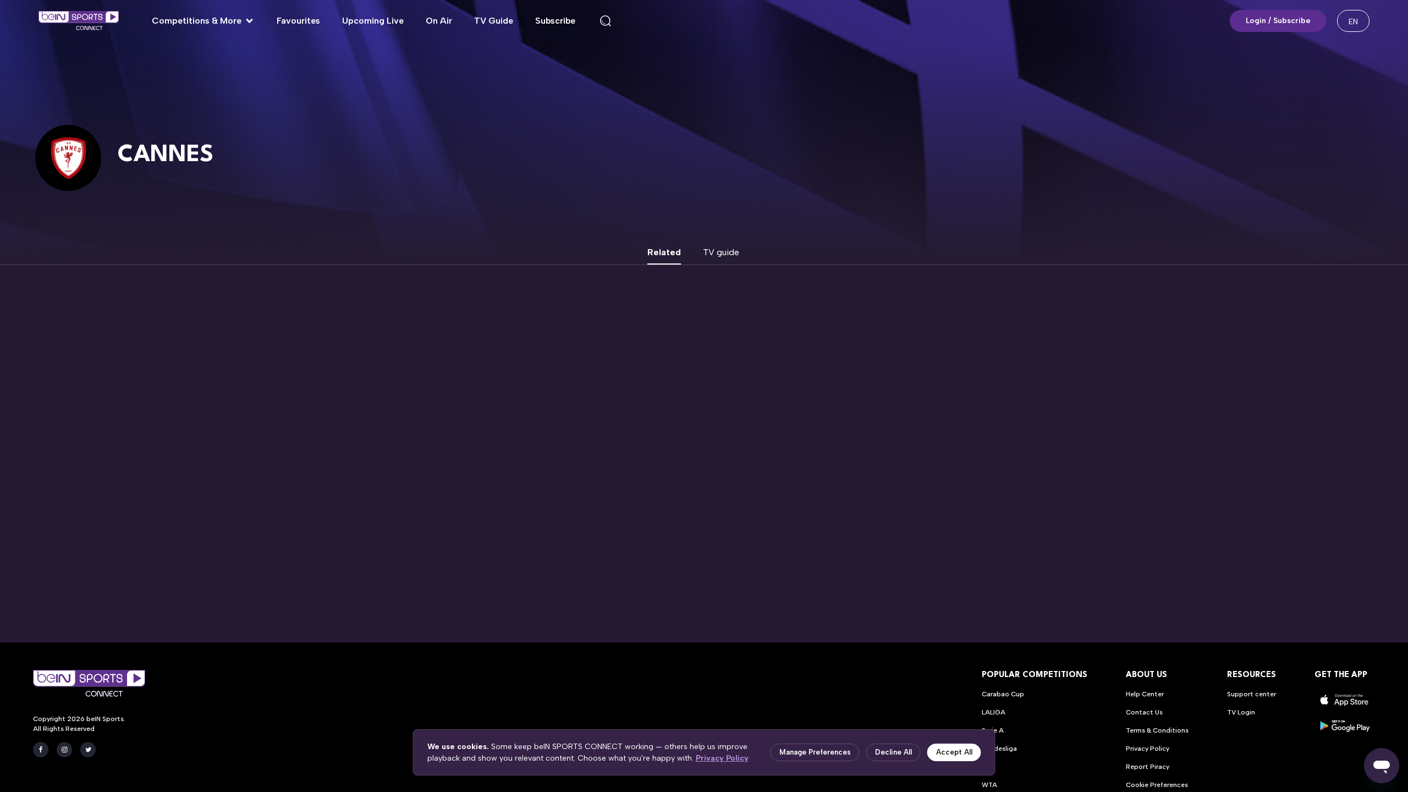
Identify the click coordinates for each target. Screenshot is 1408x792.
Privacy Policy (722, 758)
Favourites (298, 20)
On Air (439, 20)
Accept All (954, 752)
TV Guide (493, 20)
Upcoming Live (373, 20)
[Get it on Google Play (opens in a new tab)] (1344, 725)
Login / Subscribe (1278, 20)
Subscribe (555, 20)
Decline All (893, 752)
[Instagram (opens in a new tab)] (64, 749)
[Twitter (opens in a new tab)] (88, 749)
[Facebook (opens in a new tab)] (40, 749)
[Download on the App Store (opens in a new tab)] (1344, 700)
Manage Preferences (815, 752)
